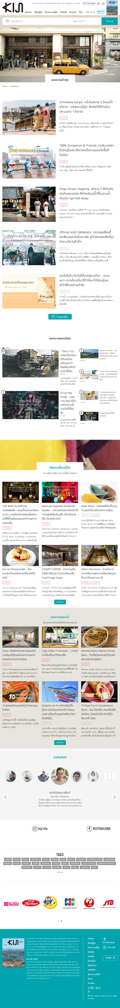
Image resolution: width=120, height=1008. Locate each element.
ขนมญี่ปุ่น (57, 867)
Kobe (94, 867)
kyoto (45, 859)
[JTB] (109, 903)
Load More (60, 316)
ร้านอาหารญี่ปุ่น (51, 12)
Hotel (37, 867)
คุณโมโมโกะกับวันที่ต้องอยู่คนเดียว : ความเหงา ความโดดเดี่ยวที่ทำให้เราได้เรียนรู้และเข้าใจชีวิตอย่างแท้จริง (84, 280)
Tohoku (26, 863)
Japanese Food (94, 859)
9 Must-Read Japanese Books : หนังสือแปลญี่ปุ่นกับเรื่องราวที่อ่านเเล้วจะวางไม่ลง (108, 375)
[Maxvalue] (11, 903)
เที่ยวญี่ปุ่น (38, 12)
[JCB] (70, 903)
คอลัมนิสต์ (60, 756)
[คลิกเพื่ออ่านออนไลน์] (112, 12)
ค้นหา (108, 21)
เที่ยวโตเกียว (35, 859)
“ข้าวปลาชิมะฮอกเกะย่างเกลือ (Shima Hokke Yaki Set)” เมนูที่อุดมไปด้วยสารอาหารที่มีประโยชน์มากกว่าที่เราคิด (108, 397)
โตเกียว (25, 859)
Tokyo (7, 859)
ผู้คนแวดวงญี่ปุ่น (94, 974)
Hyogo (16, 863)
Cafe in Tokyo (89, 863)
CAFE (63, 859)
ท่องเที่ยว (63, 118)
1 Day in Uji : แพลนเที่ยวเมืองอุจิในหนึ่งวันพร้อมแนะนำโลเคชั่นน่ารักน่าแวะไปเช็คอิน (68, 361)
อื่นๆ (81, 12)
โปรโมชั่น (63, 12)
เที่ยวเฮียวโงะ (27, 867)
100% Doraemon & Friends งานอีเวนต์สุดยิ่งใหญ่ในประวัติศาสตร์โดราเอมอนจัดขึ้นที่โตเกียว (86, 150)
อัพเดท (96, 515)
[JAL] (89, 903)
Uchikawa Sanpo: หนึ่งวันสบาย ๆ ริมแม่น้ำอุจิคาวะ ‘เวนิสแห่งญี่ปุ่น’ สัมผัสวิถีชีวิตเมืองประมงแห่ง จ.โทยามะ (86, 107)
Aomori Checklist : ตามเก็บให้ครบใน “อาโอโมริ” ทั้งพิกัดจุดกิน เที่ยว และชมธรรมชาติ (109, 354)
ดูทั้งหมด (60, 872)
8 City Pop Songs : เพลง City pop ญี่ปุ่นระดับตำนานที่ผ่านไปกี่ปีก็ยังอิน (68, 403)
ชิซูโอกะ (75, 867)
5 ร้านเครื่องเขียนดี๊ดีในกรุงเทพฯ (107, 414)
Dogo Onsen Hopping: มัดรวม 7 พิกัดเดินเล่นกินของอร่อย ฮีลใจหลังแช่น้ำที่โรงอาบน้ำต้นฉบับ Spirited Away (86, 194)
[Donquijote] (50, 902)
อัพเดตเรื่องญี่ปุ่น (60, 467)
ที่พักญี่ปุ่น (7, 528)
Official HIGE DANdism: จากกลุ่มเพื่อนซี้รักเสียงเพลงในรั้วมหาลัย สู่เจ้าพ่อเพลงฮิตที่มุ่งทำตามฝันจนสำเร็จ (86, 237)
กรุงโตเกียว (85, 867)
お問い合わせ (90, 12)
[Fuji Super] (31, 903)
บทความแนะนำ (60, 616)
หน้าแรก (28, 12)
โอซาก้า (65, 863)
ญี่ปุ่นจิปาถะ (64, 248)
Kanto (71, 859)
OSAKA (54, 859)
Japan (16, 859)
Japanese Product (106, 863)
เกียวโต (35, 863)
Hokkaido (75, 863)
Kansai (8, 863)
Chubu (56, 863)
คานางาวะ (47, 867)
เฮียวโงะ (66, 867)
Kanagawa (109, 859)
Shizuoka (46, 863)
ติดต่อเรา (73, 12)
